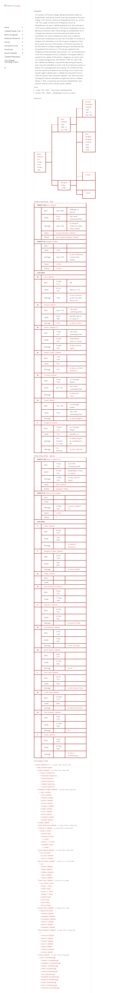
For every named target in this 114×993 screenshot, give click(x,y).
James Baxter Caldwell (52, 650)
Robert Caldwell (49, 305)
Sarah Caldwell (49, 735)
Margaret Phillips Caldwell (53, 551)
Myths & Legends (11, 35)
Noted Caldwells (10, 53)
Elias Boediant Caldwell (52, 712)
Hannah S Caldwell (50, 605)
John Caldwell (51, 205)
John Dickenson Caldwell (53, 587)
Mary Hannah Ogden (53, 493)
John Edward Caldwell (51, 627)
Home (6, 27)
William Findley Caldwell (52, 352)
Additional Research (12, 38)
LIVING (58, 264)
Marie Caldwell (49, 526)
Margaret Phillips (52, 241)
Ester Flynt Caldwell (51, 672)
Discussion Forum (11, 46)
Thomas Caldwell (50, 375)
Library (7, 42)
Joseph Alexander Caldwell (65, 233)
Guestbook (8, 49)
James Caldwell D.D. (51, 327)
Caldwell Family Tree (12, 31)
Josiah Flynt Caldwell (51, 692)
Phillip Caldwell (49, 574)
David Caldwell (49, 400)
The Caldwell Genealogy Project (11, 61)
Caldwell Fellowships (12, 57)
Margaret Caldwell (50, 423)
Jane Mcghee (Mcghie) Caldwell (67, 237)
